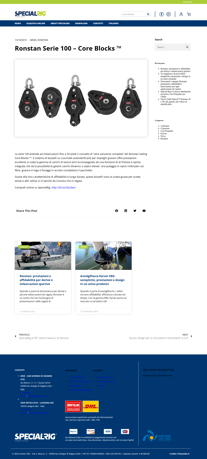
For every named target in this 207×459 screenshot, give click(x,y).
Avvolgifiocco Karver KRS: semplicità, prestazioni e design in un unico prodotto (175, 76)
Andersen (165, 126)
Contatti (98, 23)
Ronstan (43, 40)
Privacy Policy (77, 377)
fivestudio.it (183, 453)
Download (81, 23)
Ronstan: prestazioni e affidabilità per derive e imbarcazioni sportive (176, 70)
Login (101, 385)
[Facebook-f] (161, 14)
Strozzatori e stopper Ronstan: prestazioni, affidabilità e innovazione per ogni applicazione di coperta (174, 85)
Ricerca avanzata (106, 381)
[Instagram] (168, 14)
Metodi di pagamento (81, 390)
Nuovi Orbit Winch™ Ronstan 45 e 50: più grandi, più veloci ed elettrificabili (176, 101)
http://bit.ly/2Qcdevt (63, 187)
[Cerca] (148, 14)
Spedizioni (76, 385)
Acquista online (35, 23)
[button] (116, 211)
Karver (164, 133)
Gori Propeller (167, 131)
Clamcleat (165, 128)
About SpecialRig (60, 23)
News (18, 23)
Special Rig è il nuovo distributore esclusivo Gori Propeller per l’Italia (176, 94)
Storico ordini (104, 377)
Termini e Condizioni (80, 381)
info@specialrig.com (37, 396)
